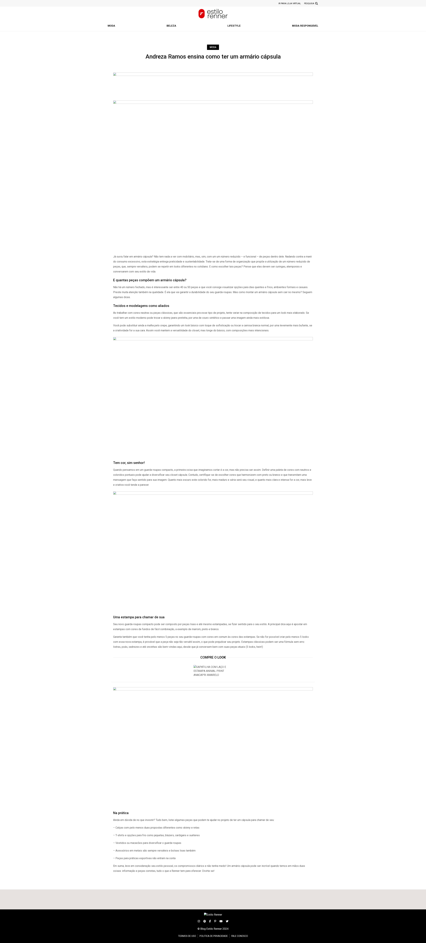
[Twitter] (227, 921)
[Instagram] (199, 921)
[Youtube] (220, 921)
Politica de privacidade (214, 936)
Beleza (171, 25)
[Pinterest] (215, 921)
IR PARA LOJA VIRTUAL (290, 3)
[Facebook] (210, 921)
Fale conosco (239, 936)
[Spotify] (204, 921)
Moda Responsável (305, 25)
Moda (111, 25)
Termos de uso (187, 936)
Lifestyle (234, 25)
